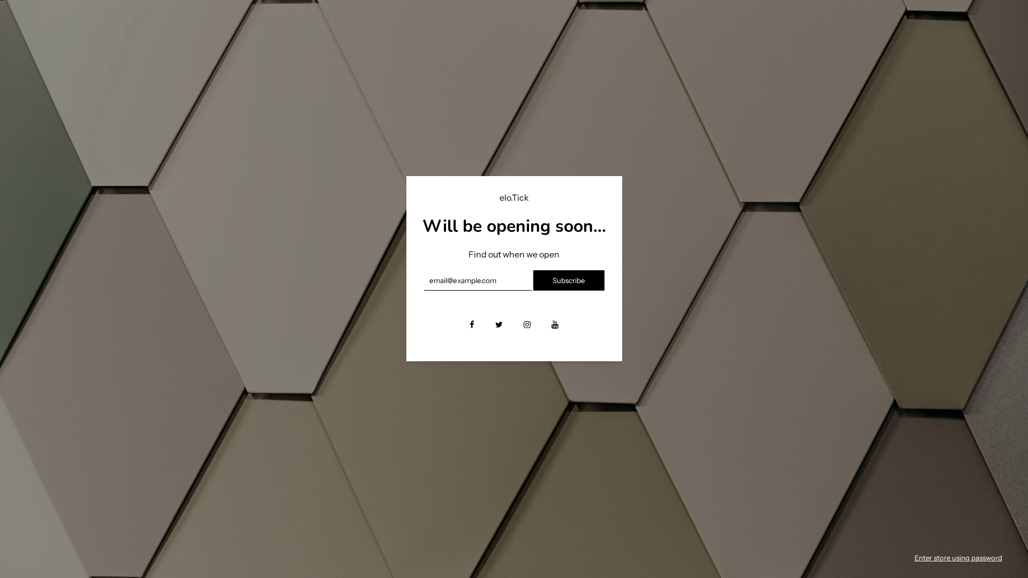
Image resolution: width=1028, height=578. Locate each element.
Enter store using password (958, 557)
